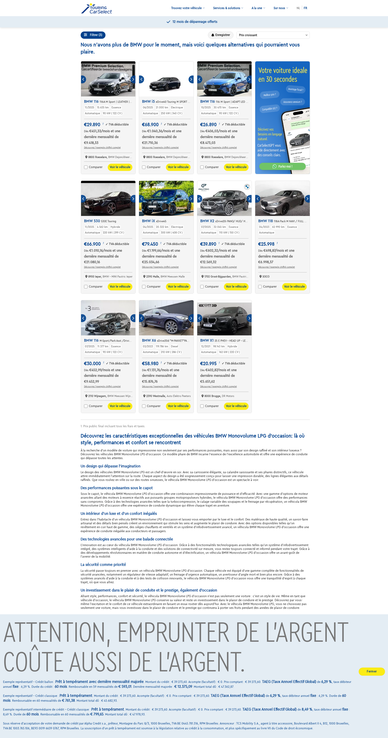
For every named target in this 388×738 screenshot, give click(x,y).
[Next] (132, 79)
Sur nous (279, 8)
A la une (257, 8)
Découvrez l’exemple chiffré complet (102, 147)
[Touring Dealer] (98, 8)
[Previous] (83, 79)
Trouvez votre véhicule (186, 8)
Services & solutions (226, 8)
